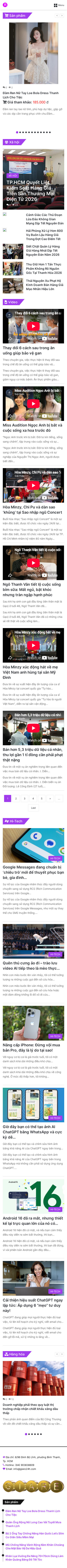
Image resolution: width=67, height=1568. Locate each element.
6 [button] (32, 132)
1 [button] (17, 132)
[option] (33, 69)
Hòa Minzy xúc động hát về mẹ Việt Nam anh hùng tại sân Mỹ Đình (30, 672)
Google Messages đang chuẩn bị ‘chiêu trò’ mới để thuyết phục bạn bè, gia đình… (33, 872)
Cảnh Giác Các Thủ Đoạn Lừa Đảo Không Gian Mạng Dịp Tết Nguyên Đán (45, 219)
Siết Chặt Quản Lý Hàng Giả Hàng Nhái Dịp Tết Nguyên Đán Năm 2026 (43, 251)
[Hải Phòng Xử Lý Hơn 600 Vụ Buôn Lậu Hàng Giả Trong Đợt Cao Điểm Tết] (5, 230)
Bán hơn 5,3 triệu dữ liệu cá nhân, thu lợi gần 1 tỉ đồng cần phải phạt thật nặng (33, 754)
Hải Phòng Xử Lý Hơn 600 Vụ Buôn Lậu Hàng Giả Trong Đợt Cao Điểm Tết (44, 235)
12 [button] (50, 132)
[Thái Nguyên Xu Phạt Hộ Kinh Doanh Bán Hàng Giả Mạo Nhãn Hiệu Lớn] (13, 285)
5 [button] (29, 132)
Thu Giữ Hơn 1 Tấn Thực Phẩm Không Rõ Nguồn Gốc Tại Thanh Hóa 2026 (44, 268)
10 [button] (44, 132)
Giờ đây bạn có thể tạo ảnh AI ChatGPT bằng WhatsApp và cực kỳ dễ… (32, 1132)
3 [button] (23, 132)
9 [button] (41, 132)
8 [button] (38, 132)
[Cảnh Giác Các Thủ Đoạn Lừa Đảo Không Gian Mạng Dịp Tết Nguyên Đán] (5, 214)
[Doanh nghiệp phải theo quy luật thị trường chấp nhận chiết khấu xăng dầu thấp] (33, 1378)
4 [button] (26, 132)
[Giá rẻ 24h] (5, 5)
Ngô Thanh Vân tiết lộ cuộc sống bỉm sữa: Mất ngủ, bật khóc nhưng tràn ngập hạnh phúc (32, 589)
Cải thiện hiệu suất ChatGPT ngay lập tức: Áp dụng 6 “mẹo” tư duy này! (33, 1305)
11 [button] (47, 132)
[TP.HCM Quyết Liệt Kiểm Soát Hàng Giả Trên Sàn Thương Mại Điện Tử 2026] (33, 179)
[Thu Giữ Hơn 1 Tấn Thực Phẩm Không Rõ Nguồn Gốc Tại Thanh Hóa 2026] (13, 268)
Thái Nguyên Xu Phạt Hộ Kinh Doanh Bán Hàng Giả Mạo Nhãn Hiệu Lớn (44, 285)
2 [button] (20, 132)
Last (33, 807)
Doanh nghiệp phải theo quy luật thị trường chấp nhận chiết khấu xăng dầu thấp (30, 1409)
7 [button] (35, 132)
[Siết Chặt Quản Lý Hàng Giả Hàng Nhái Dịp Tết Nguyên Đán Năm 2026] (13, 251)
